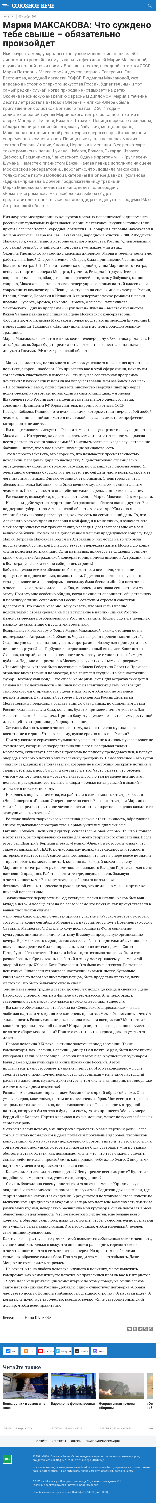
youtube (49, 1351)
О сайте (41, 1441)
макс (102, 1351)
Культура (57, 1428)
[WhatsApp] (151, 1329)
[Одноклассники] (135, 1329)
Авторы (75, 1441)
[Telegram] (140, 1329)
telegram (66, 1351)
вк (13, 1351)
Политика (105, 1428)
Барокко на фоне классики (73, 1404)
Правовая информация (103, 1441)
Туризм (8, 1428)
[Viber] (145, 1329)
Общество (9, 16)
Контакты (59, 1441)
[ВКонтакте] (129, 1329)
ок (31, 1351)
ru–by (84, 1351)
